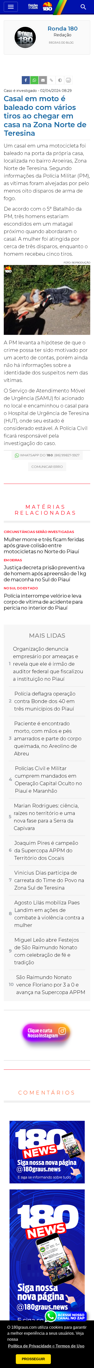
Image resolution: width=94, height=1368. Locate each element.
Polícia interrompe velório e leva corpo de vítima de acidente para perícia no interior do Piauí (43, 598)
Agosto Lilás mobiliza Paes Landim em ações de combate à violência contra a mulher (49, 914)
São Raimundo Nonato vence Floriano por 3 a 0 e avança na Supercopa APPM (50, 984)
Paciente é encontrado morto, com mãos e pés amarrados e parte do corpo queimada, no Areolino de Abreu (47, 739)
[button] (46, 1346)
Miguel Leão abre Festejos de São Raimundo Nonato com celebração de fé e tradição (46, 951)
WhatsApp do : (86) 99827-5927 (49, 455)
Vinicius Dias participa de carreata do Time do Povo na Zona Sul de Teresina (49, 880)
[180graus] (34, 7)
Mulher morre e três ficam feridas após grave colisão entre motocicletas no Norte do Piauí (44, 542)
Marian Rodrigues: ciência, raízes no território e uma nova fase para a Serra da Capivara (46, 817)
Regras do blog (61, 42)
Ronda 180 (63, 28)
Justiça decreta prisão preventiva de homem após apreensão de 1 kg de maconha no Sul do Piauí (45, 570)
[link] (26, 80)
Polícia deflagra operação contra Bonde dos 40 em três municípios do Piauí (44, 701)
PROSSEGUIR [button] (33, 1359)
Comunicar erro (47, 467)
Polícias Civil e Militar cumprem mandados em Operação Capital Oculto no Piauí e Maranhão (48, 779)
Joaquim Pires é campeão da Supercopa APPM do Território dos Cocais (46, 850)
